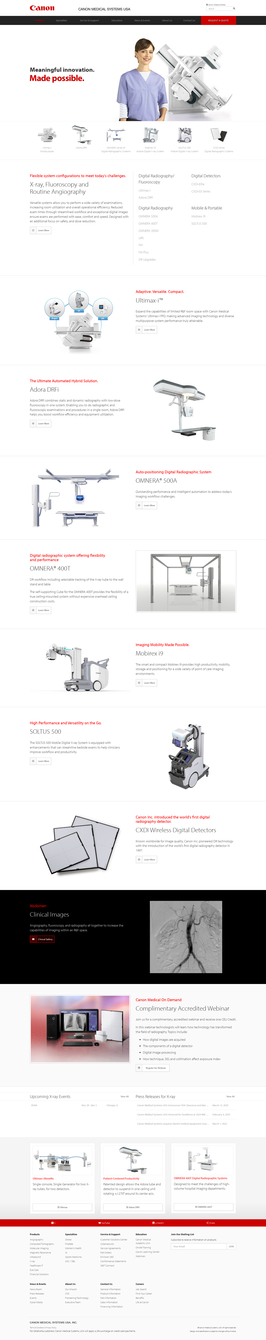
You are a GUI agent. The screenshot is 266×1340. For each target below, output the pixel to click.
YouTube (105, 1223)
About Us (167, 20)
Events (33, 1298)
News (142, 20)
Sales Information (109, 1302)
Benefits (140, 1298)
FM (141, 245)
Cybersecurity (107, 1243)
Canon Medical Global (216, 4)
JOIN (231, 1246)
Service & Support (110, 1234)
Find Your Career (144, 1293)
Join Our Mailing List (182, 1234)
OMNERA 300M (149, 231)
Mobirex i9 (198, 216)
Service (89, 20)
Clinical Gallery (45, 939)
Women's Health (73, 1248)
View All (125, 1096)
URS (141, 238)
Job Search (141, 1289)
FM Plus (144, 252)
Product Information (110, 1293)
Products (40, 20)
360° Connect (107, 1265)
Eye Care (34, 1270)
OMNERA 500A (148, 216)
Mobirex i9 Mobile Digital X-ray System (150, 149)
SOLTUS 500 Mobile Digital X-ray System (184, 149)
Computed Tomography (42, 1243)
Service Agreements (110, 1248)
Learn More (43, 230)
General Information (110, 1289)
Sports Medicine (73, 1256)
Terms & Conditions (37, 1327)
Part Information (108, 1298)
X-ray (32, 1261)
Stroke (68, 1239)
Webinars (140, 1256)
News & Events (38, 1284)
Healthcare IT (36, 1265)
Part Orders (105, 1252)
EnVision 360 (106, 1256)
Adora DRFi (81, 147)
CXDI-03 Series (200, 191)
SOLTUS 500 (199, 223)
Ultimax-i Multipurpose (47, 149)
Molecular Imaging (39, 1248)
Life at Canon (142, 1302)
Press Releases (37, 1293)
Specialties (61, 20)
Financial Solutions (39, 1274)
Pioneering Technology (77, 1298)
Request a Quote (218, 20)
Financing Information (111, 1306)
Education (117, 20)
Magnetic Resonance (40, 1252)
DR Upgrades (147, 259)
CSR (67, 1293)
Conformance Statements (113, 1261)
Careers (140, 1284)
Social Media (36, 1302)
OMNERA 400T (148, 223)
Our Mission (71, 1289)
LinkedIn (159, 1223)
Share (211, 1223)
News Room (36, 1289)
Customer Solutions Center (113, 1239)
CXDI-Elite (197, 184)
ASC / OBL (70, 1261)
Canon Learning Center (147, 1251)
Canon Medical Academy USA (143, 1241)
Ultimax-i (144, 190)
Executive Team (73, 1302)
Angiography (36, 1239)
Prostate (69, 1243)
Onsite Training (143, 1247)
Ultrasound (35, 1256)
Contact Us (189, 20)
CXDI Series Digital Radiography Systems (219, 149)
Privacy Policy (51, 1327)
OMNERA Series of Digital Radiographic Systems (115, 149)
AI (66, 1252)
